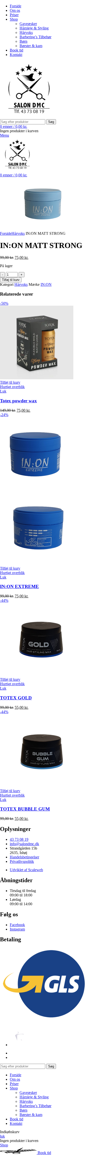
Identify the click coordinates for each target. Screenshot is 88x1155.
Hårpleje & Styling (34, 28)
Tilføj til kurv (11, 280)
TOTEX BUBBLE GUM (25, 809)
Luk (3, 391)
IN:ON (46, 284)
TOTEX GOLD (16, 697)
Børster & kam (31, 46)
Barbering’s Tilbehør (35, 37)
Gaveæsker (28, 24)
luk (2, 1136)
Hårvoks (26, 32)
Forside (5, 233)
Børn (23, 41)
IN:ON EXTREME (19, 586)
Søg (51, 122)
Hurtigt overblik (12, 387)
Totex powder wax (18, 400)
